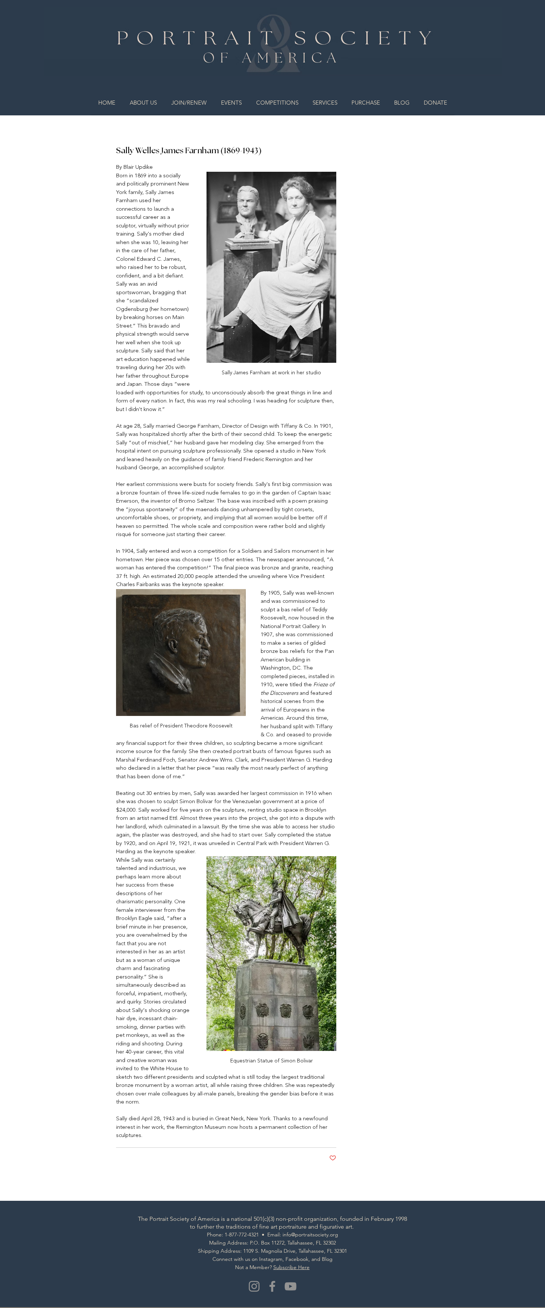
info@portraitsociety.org (310, 1234)
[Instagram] (254, 1286)
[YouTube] (290, 1286)
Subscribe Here (291, 1267)
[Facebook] (272, 1286)
